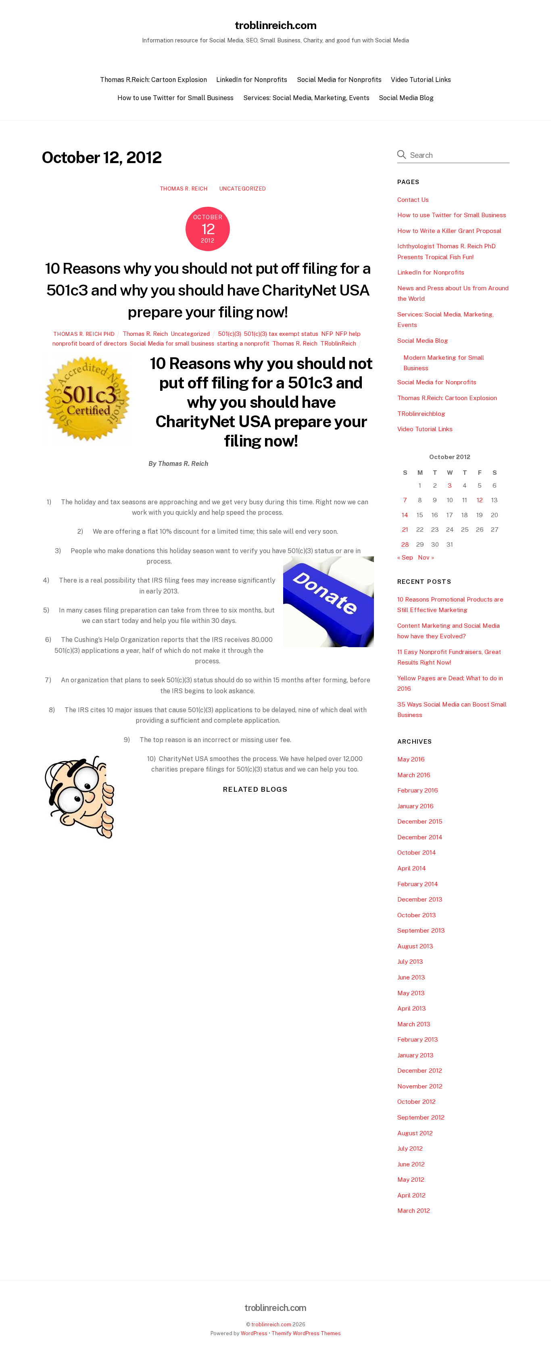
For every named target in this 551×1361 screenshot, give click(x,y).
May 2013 (411, 993)
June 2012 (411, 1164)
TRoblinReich (338, 343)
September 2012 (421, 1117)
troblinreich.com (271, 1324)
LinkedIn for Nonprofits (251, 80)
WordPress (254, 1333)
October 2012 (416, 1101)
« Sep (405, 557)
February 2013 (417, 1039)
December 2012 (419, 1070)
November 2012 (419, 1086)
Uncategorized (242, 189)
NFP (326, 333)
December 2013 (419, 899)
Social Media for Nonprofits (339, 80)
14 (405, 515)
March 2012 (413, 1210)
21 (405, 529)
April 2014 (411, 868)
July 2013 (410, 961)
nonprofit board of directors (89, 343)
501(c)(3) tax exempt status (281, 333)
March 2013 (413, 1024)
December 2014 (419, 837)
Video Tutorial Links (421, 80)
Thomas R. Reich (184, 189)
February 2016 (417, 790)
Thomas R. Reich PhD (84, 334)
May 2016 (411, 759)
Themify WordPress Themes (306, 1333)
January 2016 (415, 806)
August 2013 (415, 946)
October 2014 (416, 852)
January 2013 (415, 1055)
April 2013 (411, 1008)
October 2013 (416, 915)
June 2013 (411, 977)
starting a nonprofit (243, 343)
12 (480, 500)
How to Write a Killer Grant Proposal (449, 230)
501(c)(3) (229, 333)
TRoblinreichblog (421, 413)
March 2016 (413, 775)
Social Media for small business (172, 343)
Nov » (426, 557)
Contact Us (413, 199)
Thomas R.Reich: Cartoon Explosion (153, 80)
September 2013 (421, 930)
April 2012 (411, 1195)
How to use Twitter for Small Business (175, 98)
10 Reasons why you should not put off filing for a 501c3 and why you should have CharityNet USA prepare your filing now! (208, 290)
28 (405, 544)
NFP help (348, 333)
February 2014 (417, 884)
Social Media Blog (406, 98)
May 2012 (410, 1179)
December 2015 (419, 821)
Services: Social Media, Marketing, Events (306, 98)
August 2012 (415, 1133)
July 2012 (410, 1148)
